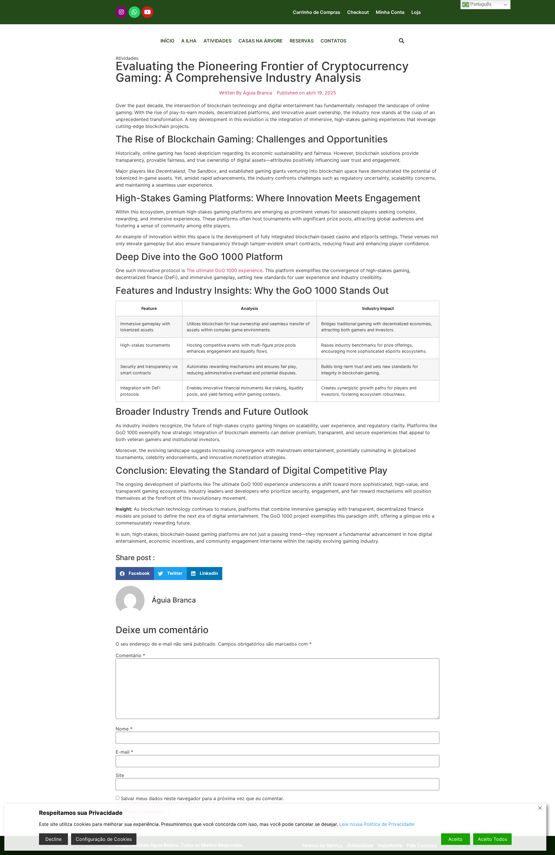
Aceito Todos (492, 839)
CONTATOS (333, 41)
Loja (416, 12)
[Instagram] (121, 12)
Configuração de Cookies (104, 839)
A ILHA (189, 41)
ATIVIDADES (218, 41)
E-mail (124, 752)
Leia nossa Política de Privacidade (376, 824)
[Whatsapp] (134, 12)
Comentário (130, 655)
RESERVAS (302, 41)
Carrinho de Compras (316, 12)
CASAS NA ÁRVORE (260, 41)
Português (480, 4)
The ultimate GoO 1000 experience (224, 270)
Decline (53, 839)
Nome (124, 728)
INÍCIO (167, 41)
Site (120, 775)
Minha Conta (390, 12)
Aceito (455, 839)
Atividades (127, 58)
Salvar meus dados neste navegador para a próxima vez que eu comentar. (202, 798)
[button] (401, 41)
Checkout (358, 12)
